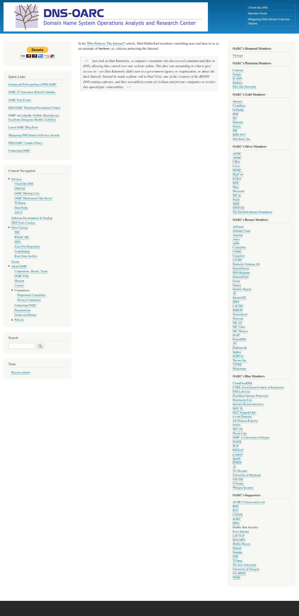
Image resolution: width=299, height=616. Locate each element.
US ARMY (239, 573)
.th (234, 467)
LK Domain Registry (245, 421)
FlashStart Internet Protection (250, 396)
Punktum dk (240, 348)
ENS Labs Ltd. (241, 391)
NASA (237, 425)
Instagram (27, 120)
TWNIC (237, 364)
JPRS (236, 302)
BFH (235, 506)
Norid (236, 200)
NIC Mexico (240, 331)
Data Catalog (19, 228)
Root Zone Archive (25, 256)
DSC (17, 232)
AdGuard (238, 227)
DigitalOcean (241, 268)
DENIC (237, 170)
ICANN (237, 78)
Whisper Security (243, 488)
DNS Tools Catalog (23, 223)
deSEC (237, 519)
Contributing (22, 251)
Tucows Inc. (240, 360)
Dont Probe (21, 208)
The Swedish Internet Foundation (252, 212)
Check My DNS (258, 7)
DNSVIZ (19, 189)
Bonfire (39, 120)
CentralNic (239, 247)
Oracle (237, 126)
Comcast (238, 70)
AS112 (18, 212)
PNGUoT (238, 450)
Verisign (238, 55)
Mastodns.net (51, 115)
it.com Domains (242, 416)
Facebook (14, 120)
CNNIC (237, 252)
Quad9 (236, 458)
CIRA (236, 162)
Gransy (237, 285)
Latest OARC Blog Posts (23, 127)
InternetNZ (239, 297)
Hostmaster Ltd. (242, 400)
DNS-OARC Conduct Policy (25, 143)
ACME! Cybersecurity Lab (249, 502)
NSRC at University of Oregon (251, 437)
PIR (235, 130)
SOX (235, 556)
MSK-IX (238, 310)
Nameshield (240, 314)
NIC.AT (237, 323)
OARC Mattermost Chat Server (33, 198)
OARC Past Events (19, 100)
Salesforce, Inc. (242, 139)
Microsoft (238, 191)
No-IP (236, 335)
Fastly (236, 281)
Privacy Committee (29, 300)
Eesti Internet (241, 531)
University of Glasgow (246, 569)
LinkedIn (26, 115)
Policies (19, 320)
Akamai (237, 101)
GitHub (37, 115)
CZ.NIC (237, 260)
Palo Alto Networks (244, 87)
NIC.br (237, 195)
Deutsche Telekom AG (246, 264)
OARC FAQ (21, 276)
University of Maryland (246, 475)
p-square (238, 454)
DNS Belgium (241, 273)
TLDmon (19, 203)
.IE (234, 293)
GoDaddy (238, 110)
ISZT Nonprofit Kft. (244, 412)
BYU (236, 510)
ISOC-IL (238, 408)
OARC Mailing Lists (26, 193)
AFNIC (237, 154)
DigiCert (238, 174)
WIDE (236, 577)
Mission (19, 281)
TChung (237, 561)
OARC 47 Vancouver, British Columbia (31, 92)
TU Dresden (240, 471)
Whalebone (239, 369)
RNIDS (237, 462)
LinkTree (50, 120)
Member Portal (257, 13)
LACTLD (238, 536)
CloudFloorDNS (242, 383)
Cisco (236, 166)
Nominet (238, 122)
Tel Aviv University (244, 565)
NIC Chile (239, 327)
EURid (237, 179)
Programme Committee (31, 295)
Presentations (22, 310)
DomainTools (241, 277)
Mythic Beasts (241, 544)
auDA (236, 243)
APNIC (237, 158)
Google (237, 74)
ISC (235, 118)
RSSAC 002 (21, 237)
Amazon (238, 235)
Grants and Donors (25, 315)
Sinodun (237, 552)
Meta (236, 187)
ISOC (236, 183)
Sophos (237, 352)
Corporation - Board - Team (30, 271)
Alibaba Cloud (241, 231)
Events (15, 262)
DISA (236, 523)
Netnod (237, 548)
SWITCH (238, 208)
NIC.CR (238, 429)
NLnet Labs (240, 433)
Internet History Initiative (248, 404)
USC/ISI (238, 479)
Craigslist (239, 256)
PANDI (237, 442)
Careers (19, 285)
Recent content (20, 372)
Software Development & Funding (31, 218)
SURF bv (238, 356)
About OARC (19, 266)
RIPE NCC (239, 135)
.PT (235, 343)
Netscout (238, 318)
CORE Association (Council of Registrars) (258, 387)
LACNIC (238, 306)
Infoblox (237, 83)
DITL (17, 242)
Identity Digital (242, 289)
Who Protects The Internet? (106, 43)
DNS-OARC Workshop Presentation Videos (34, 108)
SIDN (236, 204)
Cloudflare (239, 106)
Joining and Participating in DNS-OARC (32, 84)
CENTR (238, 515)
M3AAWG (239, 540)
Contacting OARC (19, 151)
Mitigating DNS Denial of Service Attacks (269, 21)
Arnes (236, 239)
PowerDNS (239, 339)
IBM (235, 114)
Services (16, 179)
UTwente (238, 483)
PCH (235, 446)
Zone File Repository (27, 246)
